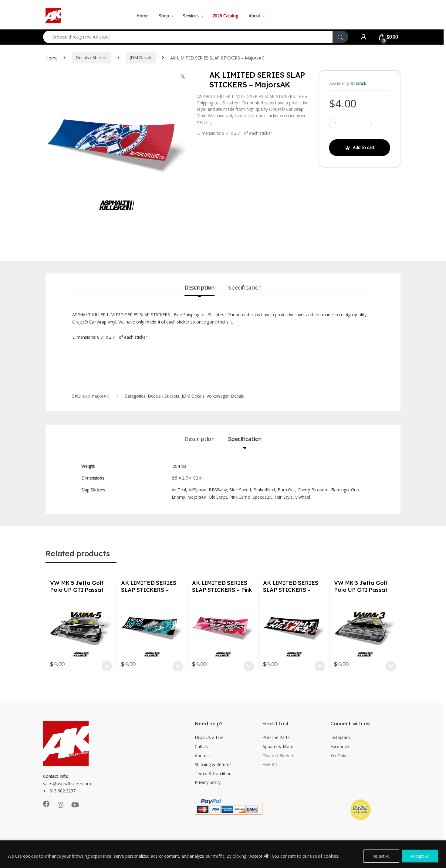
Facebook (340, 746)
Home (142, 16)
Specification (245, 288)
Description (199, 288)
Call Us (201, 746)
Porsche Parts (275, 737)
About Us (204, 755)
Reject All (381, 856)
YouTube (339, 755)
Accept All (420, 856)
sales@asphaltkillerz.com (67, 783)
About (254, 16)
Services (191, 16)
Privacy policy (208, 782)
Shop (164, 16)
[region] (223, 854)
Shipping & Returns (213, 764)
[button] (182, 76)
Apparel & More (277, 746)
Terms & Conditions (214, 773)
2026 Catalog (225, 16)
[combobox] (188, 37)
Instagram (340, 737)
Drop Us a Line (209, 737)
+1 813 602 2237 (59, 791)
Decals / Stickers (91, 57)
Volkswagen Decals (225, 396)
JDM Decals (141, 57)
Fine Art (269, 764)
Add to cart (364, 147)
